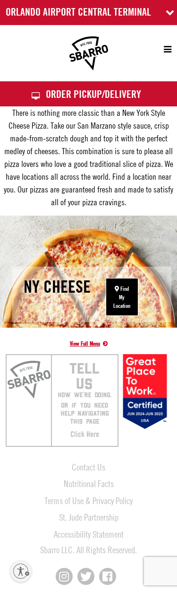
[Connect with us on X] (85, 576)
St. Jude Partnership (88, 517)
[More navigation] (163, 49)
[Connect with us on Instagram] (64, 576)
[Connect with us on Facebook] (107, 576)
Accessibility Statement (89, 534)
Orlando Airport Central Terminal (78, 12)
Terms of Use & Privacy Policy (88, 500)
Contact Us (88, 466)
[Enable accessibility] (20, 571)
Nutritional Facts (89, 483)
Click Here (84, 434)
